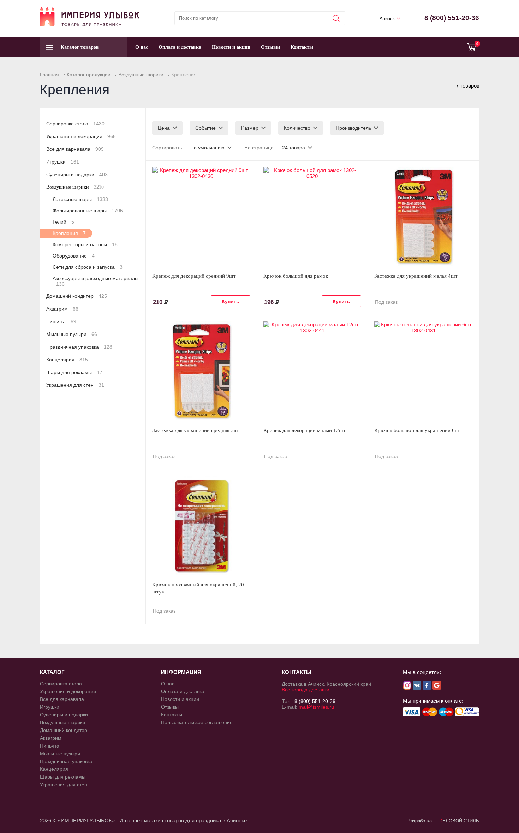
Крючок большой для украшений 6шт (417, 430)
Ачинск (387, 18)
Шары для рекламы (74, 372)
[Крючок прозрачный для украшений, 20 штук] (201, 525)
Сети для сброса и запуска (88, 267)
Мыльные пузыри (71, 334)
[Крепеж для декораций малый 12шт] (312, 370)
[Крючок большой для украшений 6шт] (423, 370)
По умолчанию (207, 147)
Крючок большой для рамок (295, 276)
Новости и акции (231, 47)
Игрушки (62, 162)
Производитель (353, 128)
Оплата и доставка (180, 47)
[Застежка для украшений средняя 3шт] (201, 370)
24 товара (293, 147)
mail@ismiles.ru (316, 707)
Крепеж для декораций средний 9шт (194, 276)
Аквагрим (62, 309)
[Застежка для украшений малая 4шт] (423, 216)
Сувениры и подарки (77, 174)
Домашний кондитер (76, 296)
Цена (164, 128)
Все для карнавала (75, 149)
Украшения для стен (75, 385)
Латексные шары (80, 199)
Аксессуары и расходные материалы (95, 281)
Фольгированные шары (88, 210)
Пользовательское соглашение (197, 722)
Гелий (63, 222)
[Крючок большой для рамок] (312, 216)
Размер (249, 128)
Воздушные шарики (140, 74)
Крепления (69, 233)
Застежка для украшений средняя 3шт (196, 430)
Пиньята (61, 321)
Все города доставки (305, 689)
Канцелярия (67, 359)
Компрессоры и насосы (85, 244)
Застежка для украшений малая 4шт (416, 276)
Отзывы (270, 47)
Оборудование (74, 256)
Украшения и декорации (81, 136)
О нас (141, 47)
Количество (297, 128)
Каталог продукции (89, 74)
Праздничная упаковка (79, 347)
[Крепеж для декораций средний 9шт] (201, 216)
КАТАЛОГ (52, 672)
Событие (205, 128)
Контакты (302, 47)
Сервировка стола (75, 123)
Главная (49, 74)
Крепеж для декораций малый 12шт (304, 430)
